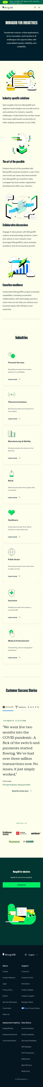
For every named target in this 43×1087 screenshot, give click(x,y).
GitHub (5, 996)
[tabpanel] (21, 754)
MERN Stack (26, 1059)
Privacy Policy (7, 990)
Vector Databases (28, 1028)
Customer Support (28, 996)
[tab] (8, 708)
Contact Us (21, 884)
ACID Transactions (28, 1053)
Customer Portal (27, 977)
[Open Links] (39, 7)
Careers (5, 971)
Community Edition (9, 1040)
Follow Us (6, 1014)
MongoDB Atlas (8, 1028)
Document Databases (29, 1040)
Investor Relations (9, 977)
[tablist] (21, 708)
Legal (5, 984)
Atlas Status (26, 984)
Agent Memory (27, 1065)
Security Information (10, 1002)
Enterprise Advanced (10, 1034)
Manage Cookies (27, 1002)
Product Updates (27, 990)
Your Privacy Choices (32, 1008)
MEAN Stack (26, 1071)
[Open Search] (35, 7)
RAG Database (26, 1047)
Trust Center (7, 1008)
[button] (21, 366)
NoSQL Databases (28, 1034)
